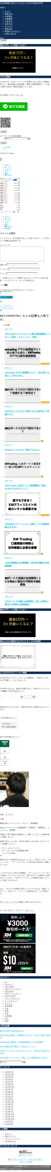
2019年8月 (9, 1104)
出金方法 (8, 24)
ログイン (8, 1134)
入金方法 (8, 21)
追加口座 (8, 29)
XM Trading (9, 987)
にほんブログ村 (25, 1162)
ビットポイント (11, 1001)
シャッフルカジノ (12, 998)
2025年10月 (9, 1074)
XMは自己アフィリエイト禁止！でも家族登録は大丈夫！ (24, 1058)
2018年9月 (9, 1121)
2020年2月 (9, 1099)
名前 (3, 265)
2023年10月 (9, 1087)
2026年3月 (9, 1072)
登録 (7, 1021)
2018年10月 (9, 1119)
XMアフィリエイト (13, 994)
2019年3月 (9, 1107)
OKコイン (9, 984)
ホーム (7, 11)
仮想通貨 (8, 1006)
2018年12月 (9, 1114)
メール (4, 269)
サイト (3, 273)
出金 (7, 1013)
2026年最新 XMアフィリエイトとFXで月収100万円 (21, 3)
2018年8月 (9, 1124)
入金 (7, 1008)
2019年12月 (9, 1102)
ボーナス (8, 26)
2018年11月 (9, 1116)
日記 (7, 1018)
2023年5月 (9, 1094)
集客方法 (8, 14)
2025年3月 (9, 1084)
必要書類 (8, 19)
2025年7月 (9, 1082)
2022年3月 (9, 1097)
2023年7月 (9, 1089)
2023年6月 (9, 1092)
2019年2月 (9, 1109)
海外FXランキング (25, 1155)
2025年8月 (9, 1079)
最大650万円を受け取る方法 (12, 1031)
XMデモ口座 (10, 996)
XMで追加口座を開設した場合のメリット (17, 1046)
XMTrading (9, 991)
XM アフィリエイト (13, 989)
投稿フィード (10, 1136)
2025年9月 (9, 1077)
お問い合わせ (10, 34)
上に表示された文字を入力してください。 (18, 290)
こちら (10, 902)
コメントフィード (12, 1139)
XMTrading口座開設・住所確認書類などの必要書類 (21, 1042)
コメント (5, 245)
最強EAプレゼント (13, 31)
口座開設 (8, 16)
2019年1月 (9, 1112)
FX (6, 982)
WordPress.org (10, 1141)
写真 (7, 1011)
